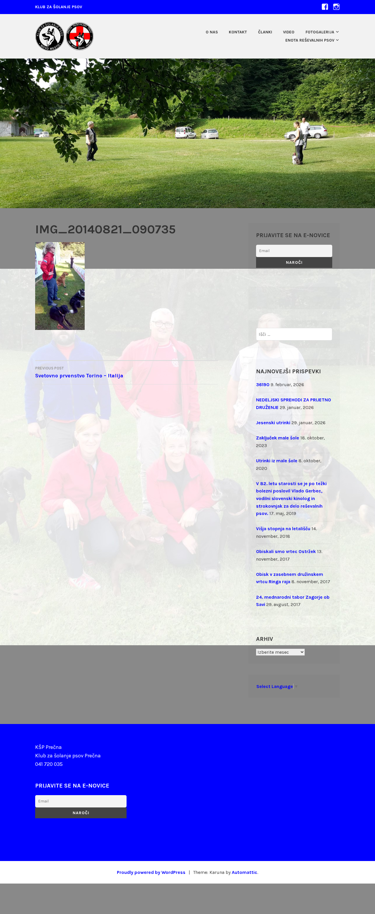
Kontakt (238, 32)
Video (288, 32)
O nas (212, 32)
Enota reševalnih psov (309, 40)
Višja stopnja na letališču (283, 528)
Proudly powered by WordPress (151, 872)
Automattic (244, 872)
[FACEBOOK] (324, 6)
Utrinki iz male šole (276, 460)
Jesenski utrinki (273, 422)
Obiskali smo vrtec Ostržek (286, 551)
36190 (263, 384)
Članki (265, 32)
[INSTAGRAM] (336, 6)
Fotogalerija (320, 32)
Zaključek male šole (277, 438)
